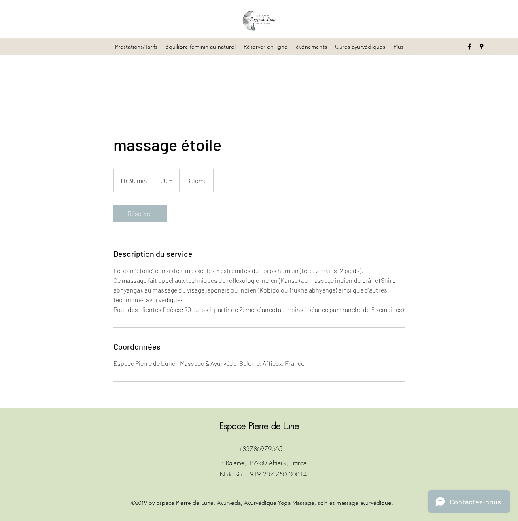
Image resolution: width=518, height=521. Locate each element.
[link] (140, 213)
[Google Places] (482, 47)
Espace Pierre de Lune (259, 426)
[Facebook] (469, 47)
